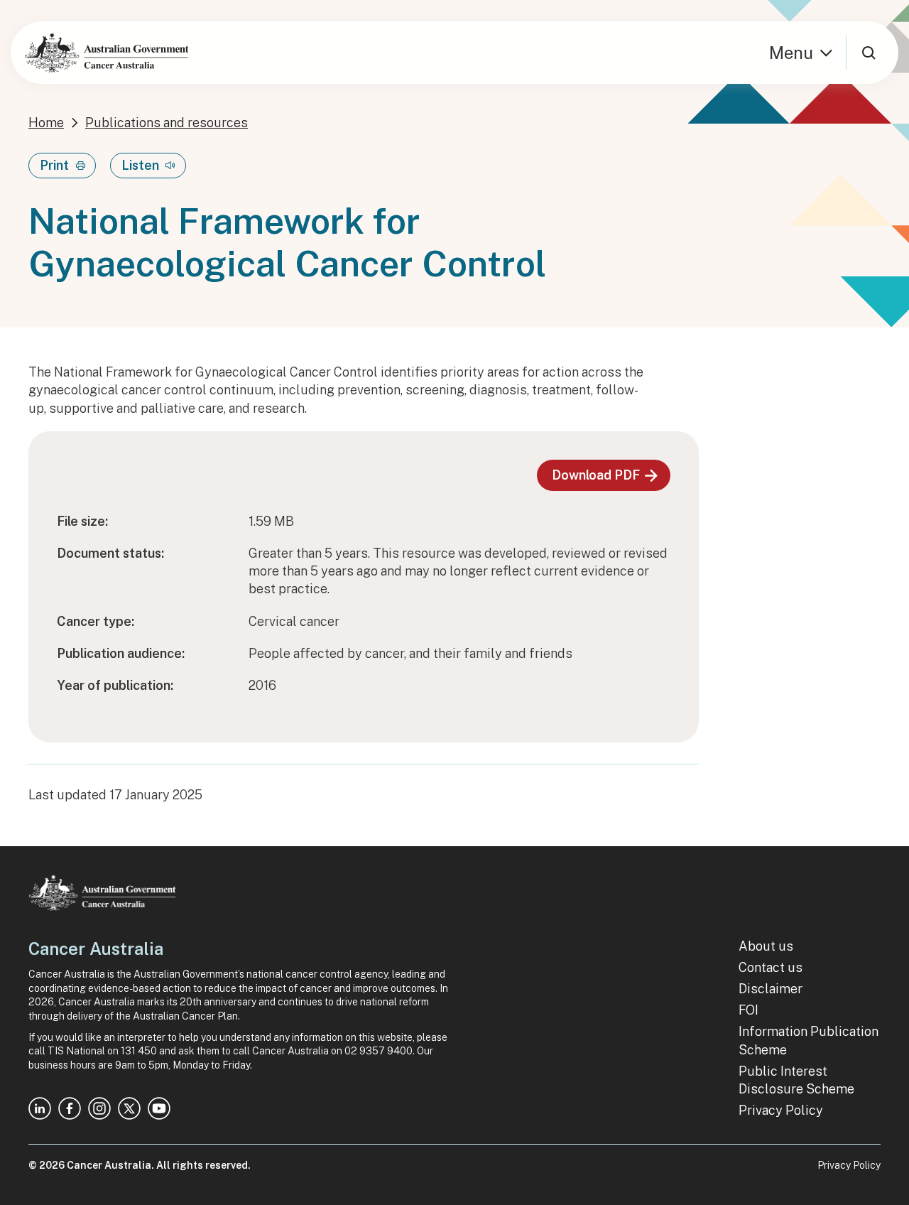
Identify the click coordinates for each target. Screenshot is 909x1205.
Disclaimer (770, 988)
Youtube (159, 1108)
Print (54, 165)
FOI (748, 1010)
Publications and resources (166, 122)
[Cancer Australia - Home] (106, 52)
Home (46, 122)
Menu (791, 53)
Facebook (69, 1108)
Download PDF (596, 475)
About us (766, 946)
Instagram (99, 1108)
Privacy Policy (781, 1110)
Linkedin (39, 1108)
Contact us (770, 967)
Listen (140, 165)
